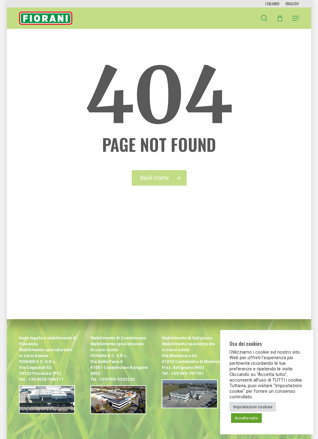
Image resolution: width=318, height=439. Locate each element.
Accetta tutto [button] (246, 418)
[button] (295, 18)
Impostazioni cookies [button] (252, 407)
